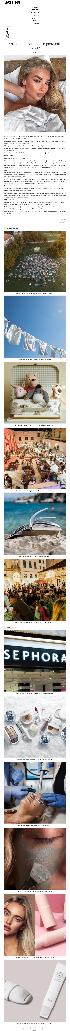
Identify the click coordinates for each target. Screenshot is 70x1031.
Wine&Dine (35, 12)
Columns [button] (34, 23)
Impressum (25, 1028)
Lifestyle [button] (34, 15)
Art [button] (34, 21)
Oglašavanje (44, 1028)
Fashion (35, 7)
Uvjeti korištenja (34, 1028)
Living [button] (34, 18)
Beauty (35, 10)
